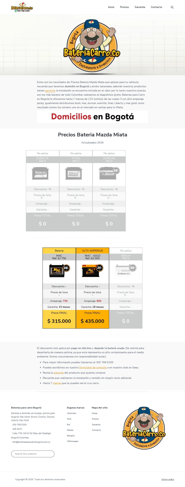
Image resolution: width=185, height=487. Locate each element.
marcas (57, 383)
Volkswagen (72, 441)
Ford (69, 419)
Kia (68, 424)
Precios (95, 419)
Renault (71, 435)
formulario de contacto (93, 367)
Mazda (70, 430)
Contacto (96, 430)
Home (94, 413)
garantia (50, 90)
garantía (59, 372)
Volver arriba (167, 479)
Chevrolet (71, 413)
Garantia (96, 424)
